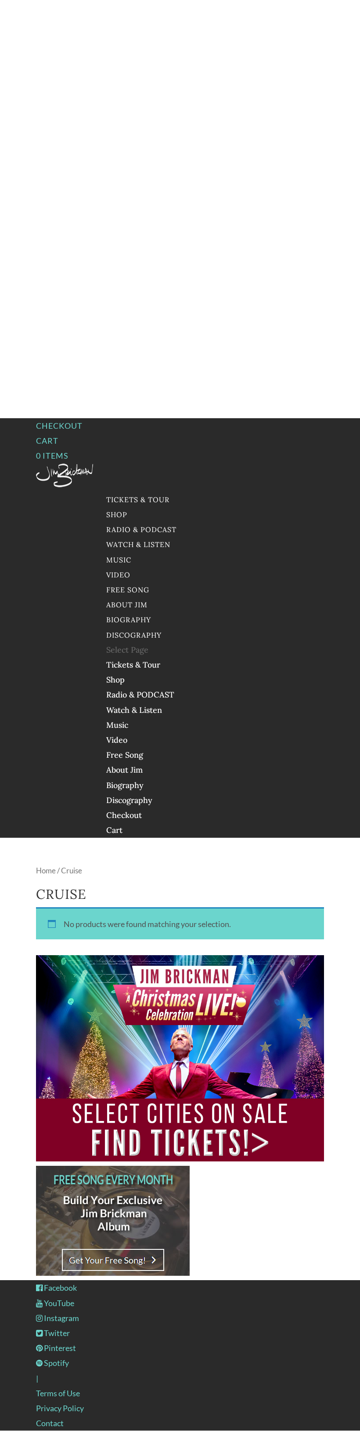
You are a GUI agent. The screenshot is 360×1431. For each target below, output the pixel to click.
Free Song (127, 589)
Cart (47, 440)
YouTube (58, 1303)
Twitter (56, 1333)
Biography (128, 619)
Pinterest (59, 1348)
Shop (116, 514)
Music (118, 559)
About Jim (127, 604)
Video (118, 574)
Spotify (56, 1363)
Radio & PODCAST (141, 529)
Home (46, 870)
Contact (50, 1423)
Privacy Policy (60, 1408)
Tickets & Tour (137, 499)
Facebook (60, 1287)
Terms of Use (58, 1393)
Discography (134, 635)
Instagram (61, 1318)
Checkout (59, 426)
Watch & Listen (138, 544)
